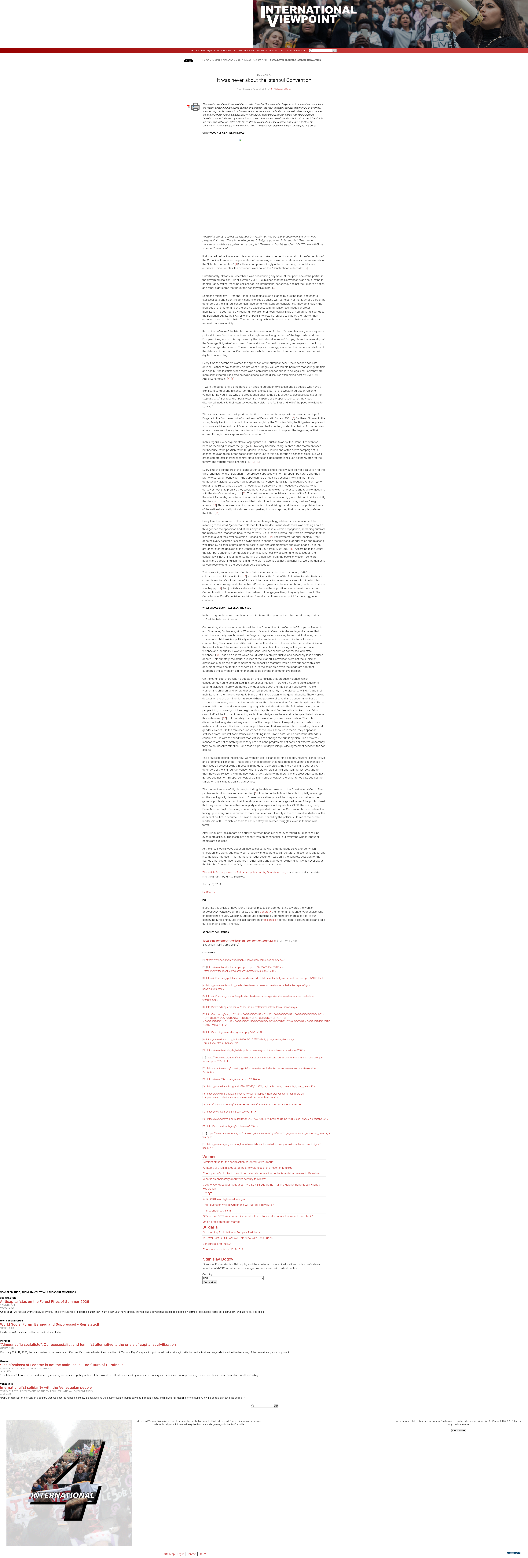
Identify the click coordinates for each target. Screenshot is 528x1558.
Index (274, 50)
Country (207, 1274)
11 (239, 493)
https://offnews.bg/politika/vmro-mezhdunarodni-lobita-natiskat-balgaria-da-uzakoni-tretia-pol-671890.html (264, 978)
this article (269, 919)
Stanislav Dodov (281, 89)
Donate (264, 911)
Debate (219, 50)
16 (292, 548)
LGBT (207, 1193)
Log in (181, 1554)
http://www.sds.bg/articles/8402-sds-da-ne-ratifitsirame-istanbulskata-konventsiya (251, 1007)
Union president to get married (221, 1221)
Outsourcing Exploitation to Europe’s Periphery (231, 1232)
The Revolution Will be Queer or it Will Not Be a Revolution (238, 1204)
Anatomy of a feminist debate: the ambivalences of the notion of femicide (247, 1167)
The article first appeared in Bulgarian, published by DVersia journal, (244, 872)
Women (209, 1156)
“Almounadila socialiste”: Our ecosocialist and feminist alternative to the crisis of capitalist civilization (88, 1344)
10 (258, 461)
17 (244, 576)
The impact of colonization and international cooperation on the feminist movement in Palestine (261, 1173)
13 (214, 505)
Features (227, 50)
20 (224, 718)
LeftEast (207, 892)
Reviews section (264, 50)
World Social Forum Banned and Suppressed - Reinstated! (49, 1324)
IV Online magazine (206, 50)
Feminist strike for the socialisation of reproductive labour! (238, 1162)
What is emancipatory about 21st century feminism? (234, 1179)
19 (217, 655)
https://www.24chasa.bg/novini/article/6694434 (233, 1079)
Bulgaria (210, 1227)
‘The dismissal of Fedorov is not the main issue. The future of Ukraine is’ (62, 1365)
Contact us (284, 50)
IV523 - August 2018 (255, 59)
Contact (191, 1554)
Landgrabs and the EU (217, 1243)
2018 (238, 59)
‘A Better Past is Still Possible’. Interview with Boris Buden (238, 1238)
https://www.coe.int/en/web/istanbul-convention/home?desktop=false (244, 959)
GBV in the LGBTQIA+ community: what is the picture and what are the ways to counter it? (258, 1216)
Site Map (169, 1554)
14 (217, 513)
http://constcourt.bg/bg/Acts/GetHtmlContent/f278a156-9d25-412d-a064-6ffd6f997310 (254, 1104)
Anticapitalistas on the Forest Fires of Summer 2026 (44, 1301)
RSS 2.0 (203, 1554)
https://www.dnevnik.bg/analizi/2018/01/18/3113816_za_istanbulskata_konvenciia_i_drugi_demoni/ (260, 1086)
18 (219, 588)
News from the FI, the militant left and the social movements (38, 1292)
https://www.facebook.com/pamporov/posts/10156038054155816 (243, 967)
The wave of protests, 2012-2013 (223, 1249)
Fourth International (298, 50)
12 (244, 493)
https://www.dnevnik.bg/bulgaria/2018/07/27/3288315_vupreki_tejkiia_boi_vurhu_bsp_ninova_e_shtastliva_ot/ (266, 1118)
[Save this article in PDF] (189, 105)
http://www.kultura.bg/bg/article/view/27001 (231, 1126)
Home (194, 50)
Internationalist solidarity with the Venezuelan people (46, 1387)
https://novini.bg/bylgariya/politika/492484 (230, 1111)
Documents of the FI (241, 50)
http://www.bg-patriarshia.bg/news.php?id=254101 (234, 1032)
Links (253, 50)
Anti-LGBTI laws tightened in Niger (224, 1199)
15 (271, 537)
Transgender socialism (217, 1210)
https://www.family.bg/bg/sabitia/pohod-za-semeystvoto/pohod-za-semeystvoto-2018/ (254, 1050)
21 (256, 793)
